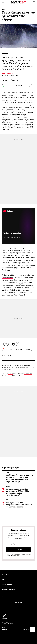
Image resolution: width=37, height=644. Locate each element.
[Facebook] (4, 80)
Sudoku (4, 376)
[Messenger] (13, 80)
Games (10, 373)
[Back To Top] (32, 629)
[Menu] (3, 2)
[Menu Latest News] (34, 2)
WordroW (10, 376)
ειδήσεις (20, 367)
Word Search (19, 376)
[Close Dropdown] (34, 574)
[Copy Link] (17, 80)
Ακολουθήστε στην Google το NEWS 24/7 (15, 365)
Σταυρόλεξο (28, 373)
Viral (3, 9)
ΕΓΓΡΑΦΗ (18, 602)
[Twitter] (8, 80)
